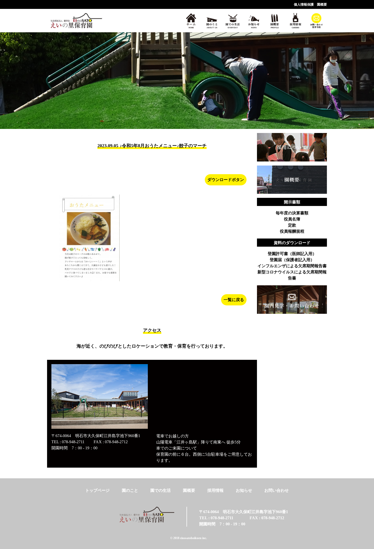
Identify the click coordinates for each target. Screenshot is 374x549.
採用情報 (215, 490)
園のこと (130, 490)
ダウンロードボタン (225, 179)
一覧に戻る (234, 300)
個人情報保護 (304, 4)
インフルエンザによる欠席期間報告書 (292, 266)
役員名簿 (292, 219)
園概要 (322, 4)
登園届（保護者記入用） (292, 260)
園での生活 (160, 490)
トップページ (97, 490)
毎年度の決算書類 (292, 213)
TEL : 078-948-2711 (67, 442)
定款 (292, 225)
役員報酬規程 (292, 231)
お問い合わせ (276, 490)
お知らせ (244, 490)
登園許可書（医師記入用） (292, 253)
